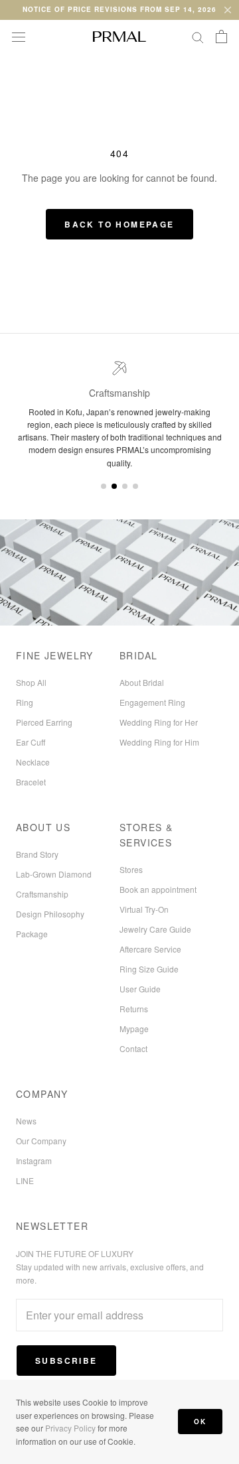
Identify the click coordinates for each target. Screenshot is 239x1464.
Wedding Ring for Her (159, 722)
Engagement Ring (152, 702)
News (26, 1120)
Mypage (134, 1028)
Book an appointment (158, 889)
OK (200, 1421)
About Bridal (142, 682)
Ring (24, 702)
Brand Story (37, 854)
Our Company (41, 1140)
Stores (131, 869)
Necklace (33, 761)
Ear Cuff (30, 742)
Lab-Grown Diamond (54, 874)
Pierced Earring (44, 722)
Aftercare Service (150, 949)
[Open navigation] (18, 36)
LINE (25, 1180)
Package (32, 933)
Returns (134, 1008)
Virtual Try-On (144, 909)
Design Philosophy (50, 913)
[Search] (198, 36)
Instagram (34, 1160)
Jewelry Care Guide (155, 929)
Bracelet (31, 781)
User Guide (140, 988)
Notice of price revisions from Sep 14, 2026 (119, 9)
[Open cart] (221, 36)
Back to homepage (119, 224)
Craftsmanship (42, 893)
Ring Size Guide (149, 968)
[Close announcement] (227, 10)
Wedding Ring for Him (159, 742)
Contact (133, 1048)
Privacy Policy (70, 1427)
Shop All (31, 682)
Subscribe (66, 1360)
